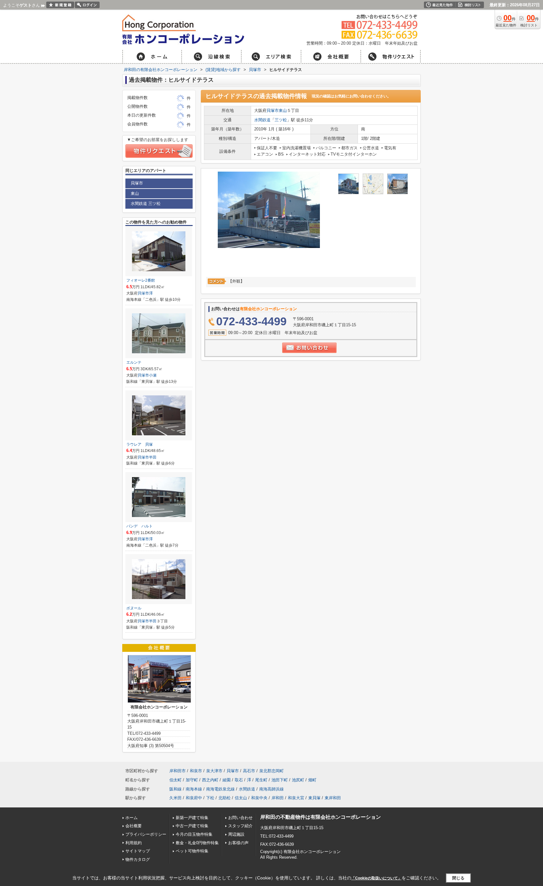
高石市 (249, 770)
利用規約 (133, 842)
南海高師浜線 (271, 789)
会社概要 (133, 825)
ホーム (131, 817)
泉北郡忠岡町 (271, 770)
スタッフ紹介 (240, 825)
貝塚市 (272, 110)
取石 (239, 780)
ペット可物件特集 (192, 851)
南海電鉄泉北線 (220, 789)
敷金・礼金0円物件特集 (197, 842)
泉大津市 (214, 770)
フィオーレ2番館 (140, 280)
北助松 (224, 797)
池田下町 (280, 780)
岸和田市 (177, 770)
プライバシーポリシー (145, 834)
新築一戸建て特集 (192, 817)
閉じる (458, 878)
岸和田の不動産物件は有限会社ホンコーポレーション (320, 817)
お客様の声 (238, 842)
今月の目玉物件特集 (194, 834)
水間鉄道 (262, 120)
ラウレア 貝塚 (139, 444)
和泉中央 (259, 797)
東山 (283, 110)
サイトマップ (137, 851)
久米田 (175, 797)
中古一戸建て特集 (192, 825)
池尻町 (298, 780)
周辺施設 (236, 834)
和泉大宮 (296, 797)
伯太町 (175, 780)
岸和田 (278, 797)
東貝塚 (314, 797)
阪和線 (175, 789)
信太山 (241, 797)
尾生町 (261, 780)
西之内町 (210, 780)
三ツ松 (281, 120)
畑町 (312, 780)
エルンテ (133, 362)
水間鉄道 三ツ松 (146, 203)
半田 (152, 457)
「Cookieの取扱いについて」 (376, 878)
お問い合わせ (240, 817)
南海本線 (194, 789)
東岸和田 (333, 797)
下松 (210, 797)
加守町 (192, 780)
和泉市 (196, 770)
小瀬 (152, 375)
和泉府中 (194, 797)
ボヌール (133, 608)
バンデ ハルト (139, 526)
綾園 (226, 780)
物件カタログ (137, 859)
